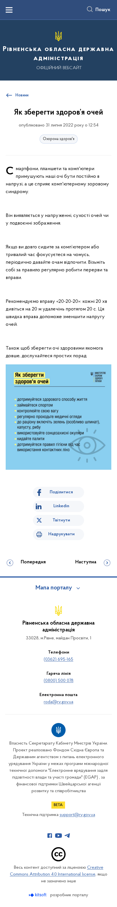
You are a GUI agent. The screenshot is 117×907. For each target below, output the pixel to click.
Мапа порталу (53, 588)
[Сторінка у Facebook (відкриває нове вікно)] (49, 835)
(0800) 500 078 (59, 680)
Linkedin (61, 506)
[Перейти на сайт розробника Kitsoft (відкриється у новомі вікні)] (38, 895)
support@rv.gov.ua (77, 815)
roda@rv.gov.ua (58, 702)
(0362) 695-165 (58, 659)
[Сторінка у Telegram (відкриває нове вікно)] (67, 835)
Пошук (102, 9)
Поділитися (61, 492)
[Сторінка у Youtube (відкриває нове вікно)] (58, 835)
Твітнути (61, 520)
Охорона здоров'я (58, 139)
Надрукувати (61, 534)
